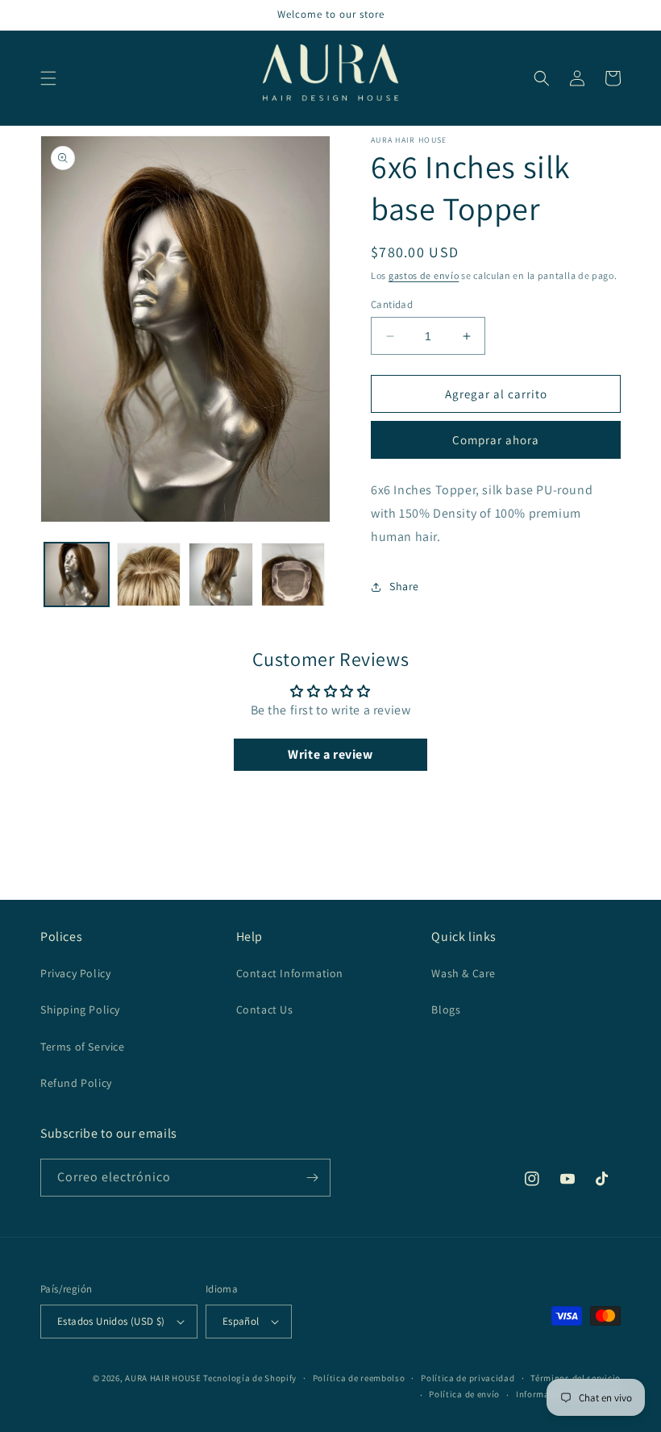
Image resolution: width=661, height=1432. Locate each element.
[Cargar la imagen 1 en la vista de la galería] (76, 575)
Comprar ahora (495, 440)
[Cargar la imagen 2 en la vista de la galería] (149, 575)
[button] (48, 78)
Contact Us (264, 1009)
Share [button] (404, 586)
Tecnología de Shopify (250, 1378)
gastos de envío (424, 275)
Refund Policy (76, 1083)
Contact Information (289, 973)
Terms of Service (82, 1046)
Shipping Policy (80, 1009)
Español (241, 1321)
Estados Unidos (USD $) (111, 1321)
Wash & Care (463, 973)
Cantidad (392, 304)
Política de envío (464, 1394)
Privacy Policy (75, 973)
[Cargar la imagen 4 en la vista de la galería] (293, 575)
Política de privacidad (467, 1378)
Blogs (445, 1009)
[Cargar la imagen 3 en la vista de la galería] (221, 575)
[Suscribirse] (312, 1178)
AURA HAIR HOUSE (163, 1378)
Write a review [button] (330, 754)
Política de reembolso (359, 1378)
